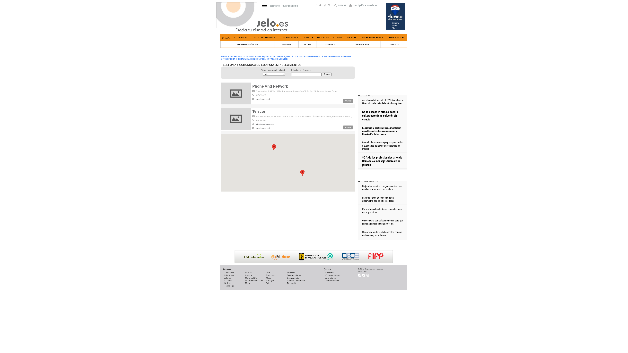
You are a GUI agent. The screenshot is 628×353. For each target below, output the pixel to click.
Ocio (268, 272)
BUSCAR (342, 5)
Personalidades (294, 275)
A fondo (227, 278)
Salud (268, 283)
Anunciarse (330, 278)
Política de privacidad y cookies (370, 269)
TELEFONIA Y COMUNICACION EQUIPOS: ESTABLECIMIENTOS (255, 59)
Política (248, 272)
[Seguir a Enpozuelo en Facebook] (316, 6)
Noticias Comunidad (264, 37)
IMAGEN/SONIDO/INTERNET (338, 56)
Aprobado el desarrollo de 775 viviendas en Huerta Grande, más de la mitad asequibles (382, 102)
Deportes (351, 37)
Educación (323, 37)
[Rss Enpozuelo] (329, 6)
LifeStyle (308, 37)
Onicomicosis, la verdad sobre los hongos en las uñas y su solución (382, 234)
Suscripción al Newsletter (365, 5)
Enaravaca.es (396, 37)
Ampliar (348, 101)
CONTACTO (394, 44)
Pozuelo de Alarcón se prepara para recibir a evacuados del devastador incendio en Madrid (382, 145)
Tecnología (229, 285)
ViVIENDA (286, 44)
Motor (269, 278)
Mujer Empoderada (372, 37)
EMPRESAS (329, 44)
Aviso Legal (362, 271)
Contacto (275, 6)
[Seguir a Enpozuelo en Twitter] (320, 6)
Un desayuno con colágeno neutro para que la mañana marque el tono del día (382, 222)
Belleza (227, 283)
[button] (274, 147)
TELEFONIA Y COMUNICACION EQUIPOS (251, 56)
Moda (247, 283)
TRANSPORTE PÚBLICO (247, 44)
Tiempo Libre (293, 283)
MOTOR (307, 44)
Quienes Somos (332, 275)
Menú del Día (251, 278)
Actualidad (240, 37)
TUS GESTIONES (361, 44)
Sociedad (291, 272)
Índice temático (332, 280)
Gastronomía (290, 37)
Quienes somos (290, 6)
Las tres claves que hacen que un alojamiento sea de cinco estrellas (378, 199)
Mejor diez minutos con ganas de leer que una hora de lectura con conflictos (382, 188)
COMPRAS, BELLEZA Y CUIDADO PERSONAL (297, 56)
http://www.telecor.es (265, 124)
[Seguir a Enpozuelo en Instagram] (325, 6)
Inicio (226, 37)
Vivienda (228, 280)
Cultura (337, 37)
